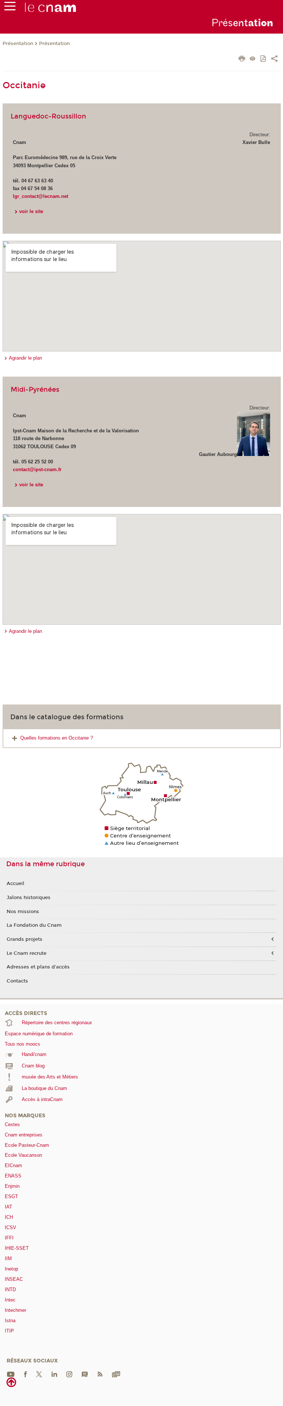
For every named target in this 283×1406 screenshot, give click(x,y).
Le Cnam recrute (26, 953)
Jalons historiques (28, 898)
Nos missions (23, 912)
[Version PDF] (264, 59)
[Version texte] (252, 59)
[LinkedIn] (54, 1374)
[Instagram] (69, 1374)
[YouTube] (11, 1374)
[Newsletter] (116, 1374)
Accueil (15, 884)
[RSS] (100, 1374)
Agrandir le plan (25, 358)
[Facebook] (25, 1374)
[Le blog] (84, 1374)
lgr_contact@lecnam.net (40, 196)
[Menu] (10, 8)
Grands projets (24, 939)
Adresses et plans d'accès (38, 967)
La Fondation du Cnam (34, 925)
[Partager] (274, 59)
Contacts (17, 981)
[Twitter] (39, 1374)
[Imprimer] (242, 59)
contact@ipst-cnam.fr (37, 469)
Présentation (18, 44)
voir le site (31, 211)
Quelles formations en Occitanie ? (56, 738)
